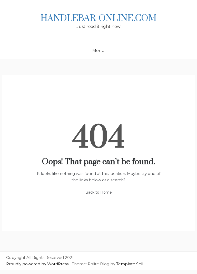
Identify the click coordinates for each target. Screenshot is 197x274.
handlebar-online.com (98, 18)
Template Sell (129, 263)
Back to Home (98, 192)
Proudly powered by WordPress (38, 263)
